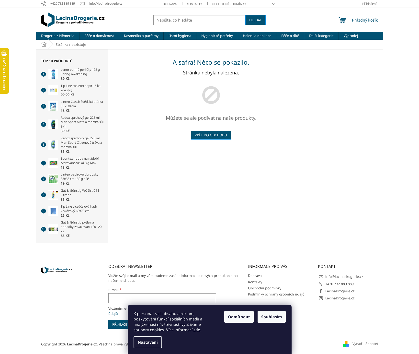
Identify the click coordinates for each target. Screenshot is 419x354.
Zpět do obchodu (211, 135)
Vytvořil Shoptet (365, 343)
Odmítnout (239, 316)
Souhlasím (271, 316)
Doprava (170, 4)
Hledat (255, 20)
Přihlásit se (123, 324)
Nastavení (148, 342)
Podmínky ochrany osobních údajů (276, 294)
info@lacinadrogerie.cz (344, 276)
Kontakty (194, 4)
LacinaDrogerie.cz (340, 291)
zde (196, 329)
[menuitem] (57, 36)
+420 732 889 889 (339, 284)
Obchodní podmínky (229, 4)
